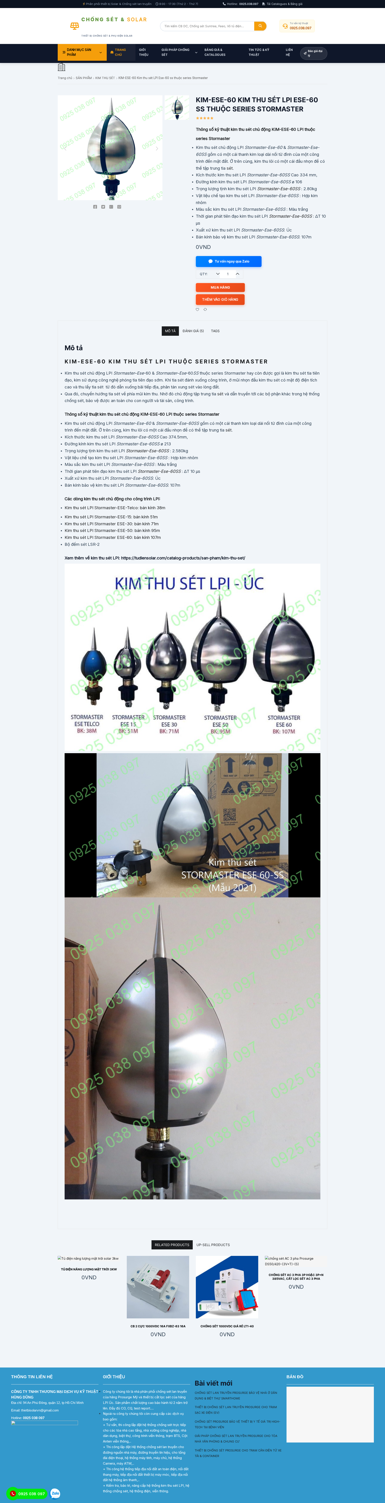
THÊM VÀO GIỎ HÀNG (220, 299)
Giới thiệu (143, 52)
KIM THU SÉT (105, 78)
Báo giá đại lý (315, 53)
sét (230, 168)
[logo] (61, 67)
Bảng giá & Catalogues (215, 52)
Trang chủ (120, 52)
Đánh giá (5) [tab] (193, 331)
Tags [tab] (215, 331)
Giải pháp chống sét (175, 52)
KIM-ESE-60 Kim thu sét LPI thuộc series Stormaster (166, 361)
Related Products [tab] (172, 1245)
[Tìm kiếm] (260, 26)
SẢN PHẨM (84, 78)
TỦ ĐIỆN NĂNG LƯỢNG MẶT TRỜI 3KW (89, 1269)
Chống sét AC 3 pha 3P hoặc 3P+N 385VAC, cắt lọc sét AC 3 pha (296, 1277)
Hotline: (242, 4)
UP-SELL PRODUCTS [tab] (213, 1245)
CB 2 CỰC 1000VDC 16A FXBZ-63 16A (158, 1326)
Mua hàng (220, 287)
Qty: (203, 274)
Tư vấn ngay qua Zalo (232, 261)
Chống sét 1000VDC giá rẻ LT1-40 (227, 1326)
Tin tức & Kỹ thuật (259, 52)
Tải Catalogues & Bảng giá (284, 4)
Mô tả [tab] (170, 331)
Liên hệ (289, 52)
